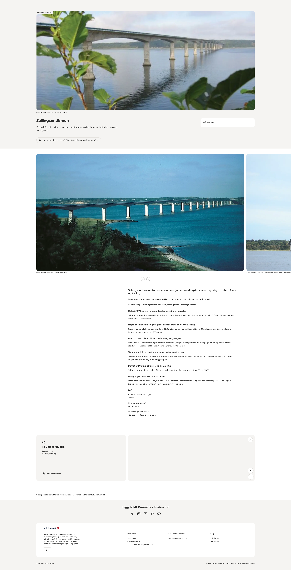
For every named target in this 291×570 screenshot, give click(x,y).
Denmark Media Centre (177, 538)
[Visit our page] (139, 514)
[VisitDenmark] (51, 528)
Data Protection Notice (214, 563)
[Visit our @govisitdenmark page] (152, 514)
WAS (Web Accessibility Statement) (240, 563)
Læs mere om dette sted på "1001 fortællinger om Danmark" (67, 140)
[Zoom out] (250, 477)
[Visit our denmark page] (132, 514)
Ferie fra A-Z (214, 538)
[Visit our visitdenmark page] (146, 514)
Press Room (131, 538)
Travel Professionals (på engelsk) (140, 545)
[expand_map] (250, 439)
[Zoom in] (250, 470)
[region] (191, 458)
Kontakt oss (214, 541)
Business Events (133, 541)
